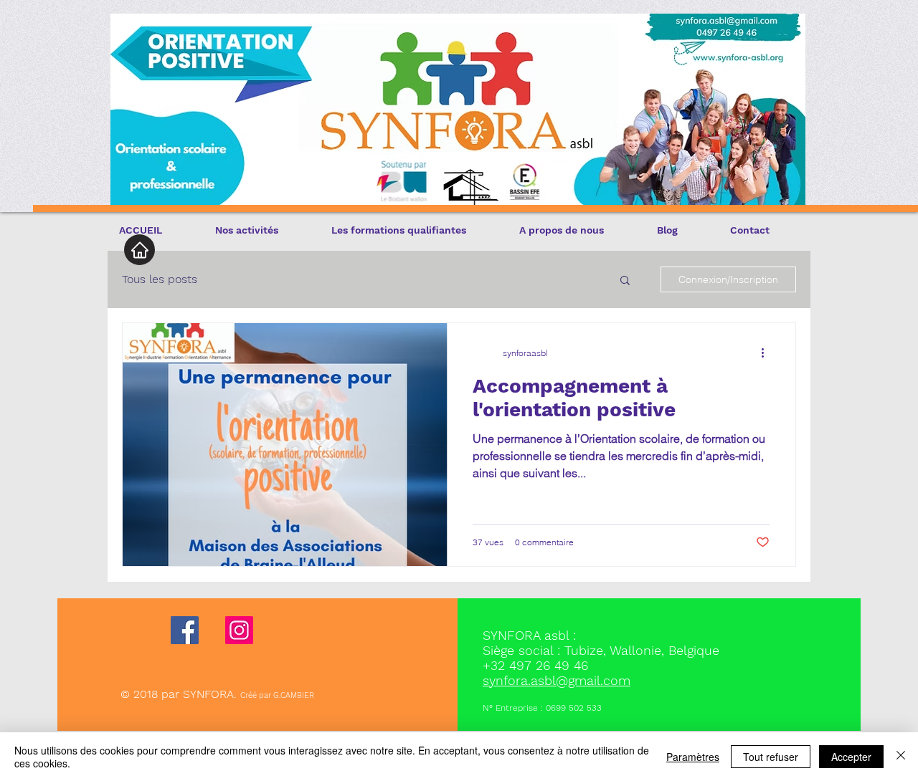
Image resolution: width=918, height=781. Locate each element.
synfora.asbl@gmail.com (556, 680)
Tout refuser (770, 756)
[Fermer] (900, 757)
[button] (625, 281)
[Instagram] (239, 630)
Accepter (851, 756)
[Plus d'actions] (767, 352)
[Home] (139, 249)
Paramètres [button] (692, 756)
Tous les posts (159, 279)
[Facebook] (185, 630)
